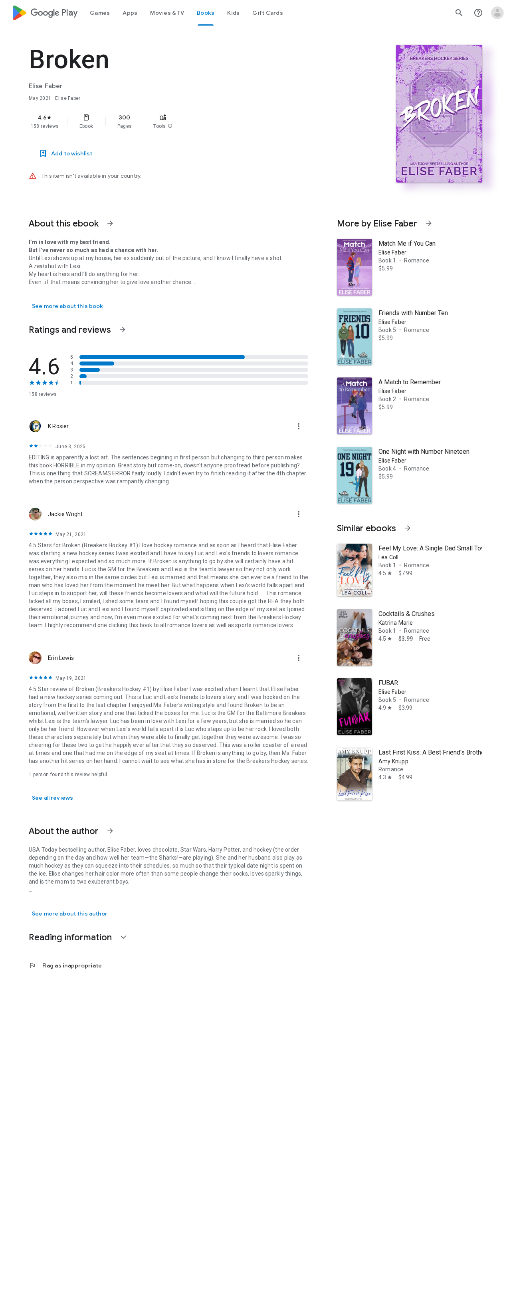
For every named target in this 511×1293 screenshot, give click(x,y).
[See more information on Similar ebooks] (407, 528)
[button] (170, 126)
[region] (188, 121)
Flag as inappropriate (65, 965)
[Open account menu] (497, 12)
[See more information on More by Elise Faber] (428, 223)
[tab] (99, 13)
